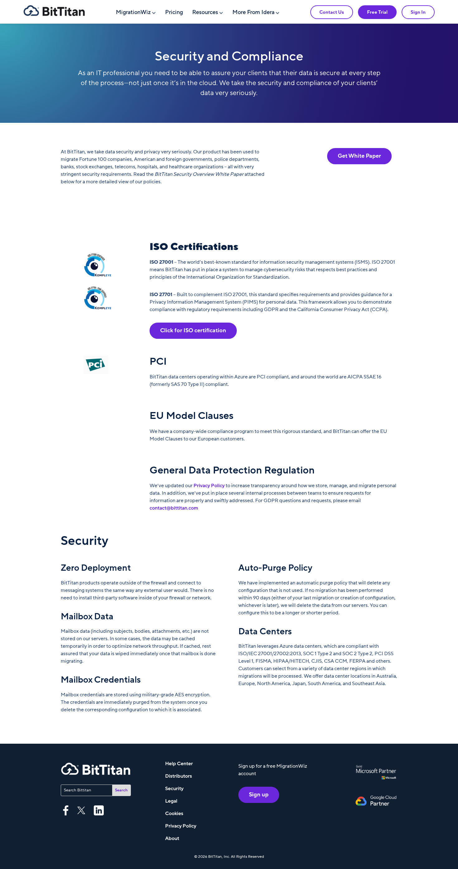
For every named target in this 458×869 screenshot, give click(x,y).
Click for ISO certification (193, 331)
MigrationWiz (133, 12)
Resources (205, 12)
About (172, 838)
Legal (171, 801)
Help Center (179, 763)
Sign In (418, 12)
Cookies (174, 813)
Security (174, 788)
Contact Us (331, 12)
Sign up (259, 795)
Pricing (174, 12)
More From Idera (253, 12)
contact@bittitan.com (174, 508)
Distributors (178, 776)
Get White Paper (359, 156)
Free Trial (377, 12)
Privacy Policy (209, 485)
